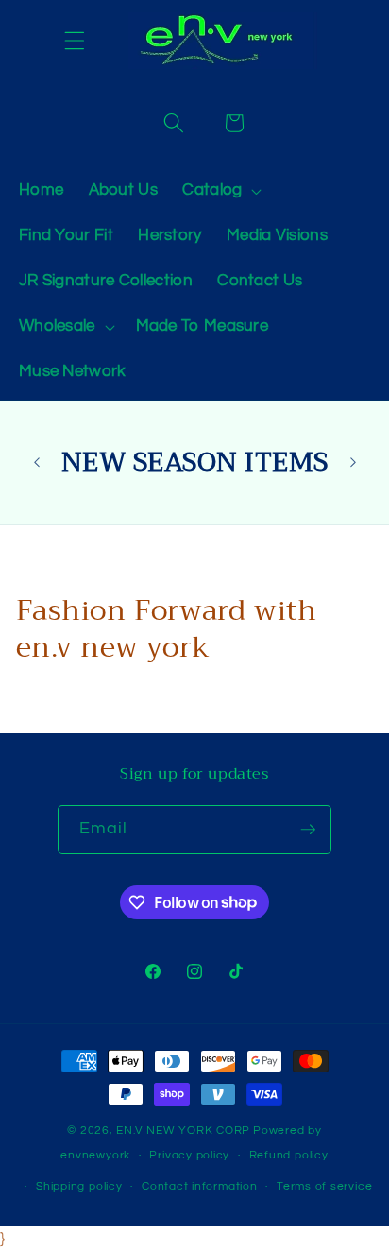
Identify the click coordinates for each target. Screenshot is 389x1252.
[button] (74, 40)
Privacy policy (189, 1155)
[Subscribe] (307, 829)
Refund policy (289, 1155)
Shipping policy (79, 1186)
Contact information (200, 1186)
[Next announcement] (353, 462)
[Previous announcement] (37, 462)
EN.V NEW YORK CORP (183, 1130)
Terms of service (324, 1186)
